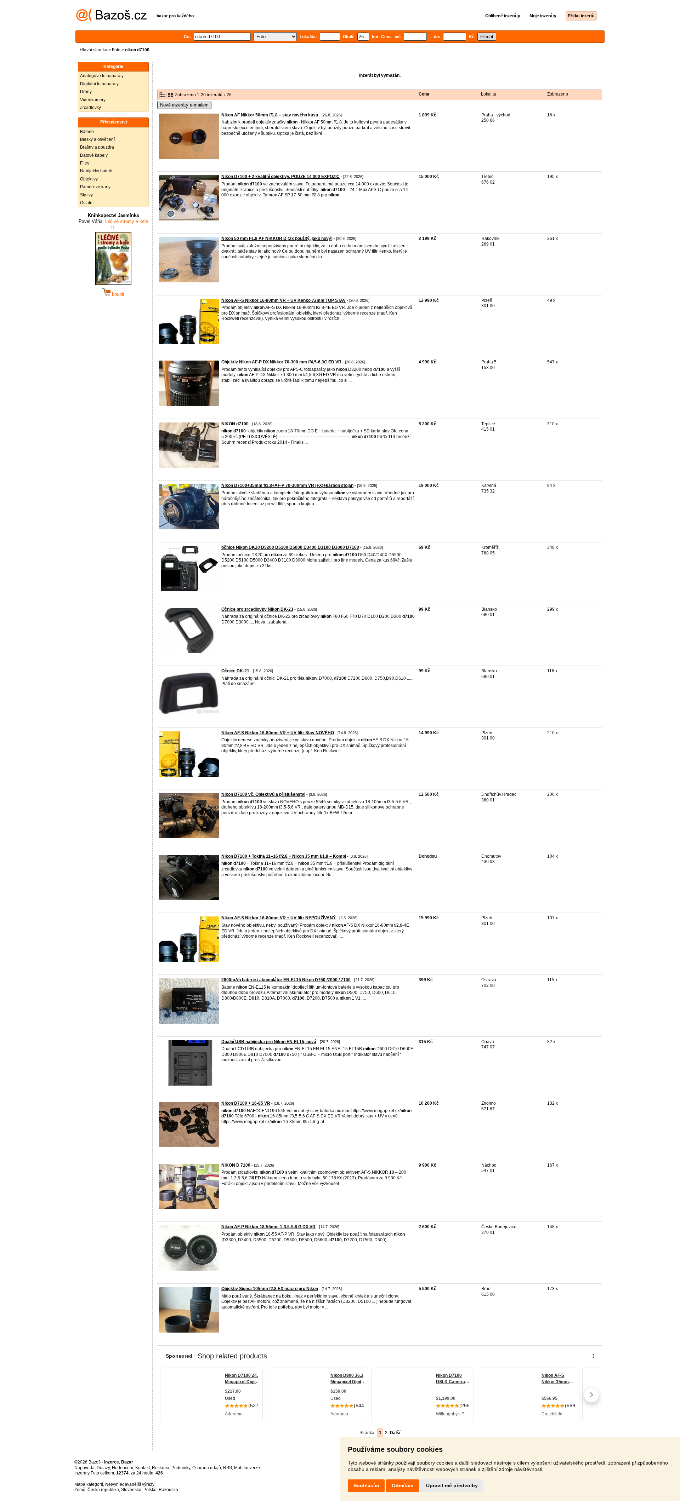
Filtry (84, 163)
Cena (424, 94)
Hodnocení (122, 1467)
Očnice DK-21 (235, 670)
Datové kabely (94, 155)
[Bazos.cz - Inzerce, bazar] (111, 19)
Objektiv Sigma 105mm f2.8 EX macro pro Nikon (269, 1288)
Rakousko (168, 1489)
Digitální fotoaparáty (99, 83)
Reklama (160, 1467)
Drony (86, 91)
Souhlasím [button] (366, 1485)
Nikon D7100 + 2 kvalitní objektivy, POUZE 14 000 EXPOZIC (280, 176)
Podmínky (180, 1467)
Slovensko (131, 1489)
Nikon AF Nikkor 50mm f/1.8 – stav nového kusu (269, 115)
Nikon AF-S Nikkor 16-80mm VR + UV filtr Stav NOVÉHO (277, 732)
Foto (116, 49)
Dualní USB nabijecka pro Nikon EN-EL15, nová (268, 1041)
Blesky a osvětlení (97, 139)
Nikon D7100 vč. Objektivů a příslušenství (263, 794)
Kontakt (142, 1467)
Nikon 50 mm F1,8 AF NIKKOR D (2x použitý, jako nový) (277, 238)
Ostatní (87, 202)
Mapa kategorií (88, 1484)
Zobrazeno (557, 94)
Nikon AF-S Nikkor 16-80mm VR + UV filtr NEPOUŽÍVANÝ (278, 917)
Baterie (87, 131)
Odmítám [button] (402, 1485)
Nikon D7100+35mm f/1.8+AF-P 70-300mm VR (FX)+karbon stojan (287, 485)
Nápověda (84, 1467)
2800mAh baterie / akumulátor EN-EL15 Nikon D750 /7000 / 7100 (286, 979)
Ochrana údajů (206, 1467)
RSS (227, 1467)
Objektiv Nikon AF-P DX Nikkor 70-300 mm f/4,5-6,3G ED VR (281, 362)
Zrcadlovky (90, 107)
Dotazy (103, 1467)
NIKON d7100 (235, 423)
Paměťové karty (95, 186)
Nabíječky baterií (96, 170)
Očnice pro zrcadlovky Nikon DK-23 (257, 609)
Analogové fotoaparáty (102, 75)
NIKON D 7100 (235, 1165)
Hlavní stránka (93, 49)
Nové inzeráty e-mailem (184, 105)
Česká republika (103, 1489)
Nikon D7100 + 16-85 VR (245, 1103)
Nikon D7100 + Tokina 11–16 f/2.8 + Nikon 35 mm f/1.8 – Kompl (283, 856)
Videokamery (93, 99)
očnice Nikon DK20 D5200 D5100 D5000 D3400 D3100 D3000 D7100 (290, 547)
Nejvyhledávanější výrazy (129, 1484)
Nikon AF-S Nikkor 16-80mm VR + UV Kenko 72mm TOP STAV (283, 300)
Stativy (86, 194)
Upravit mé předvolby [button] (452, 1485)
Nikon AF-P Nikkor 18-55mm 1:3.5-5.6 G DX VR (268, 1226)
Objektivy (89, 179)
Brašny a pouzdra (97, 147)
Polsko (150, 1489)
